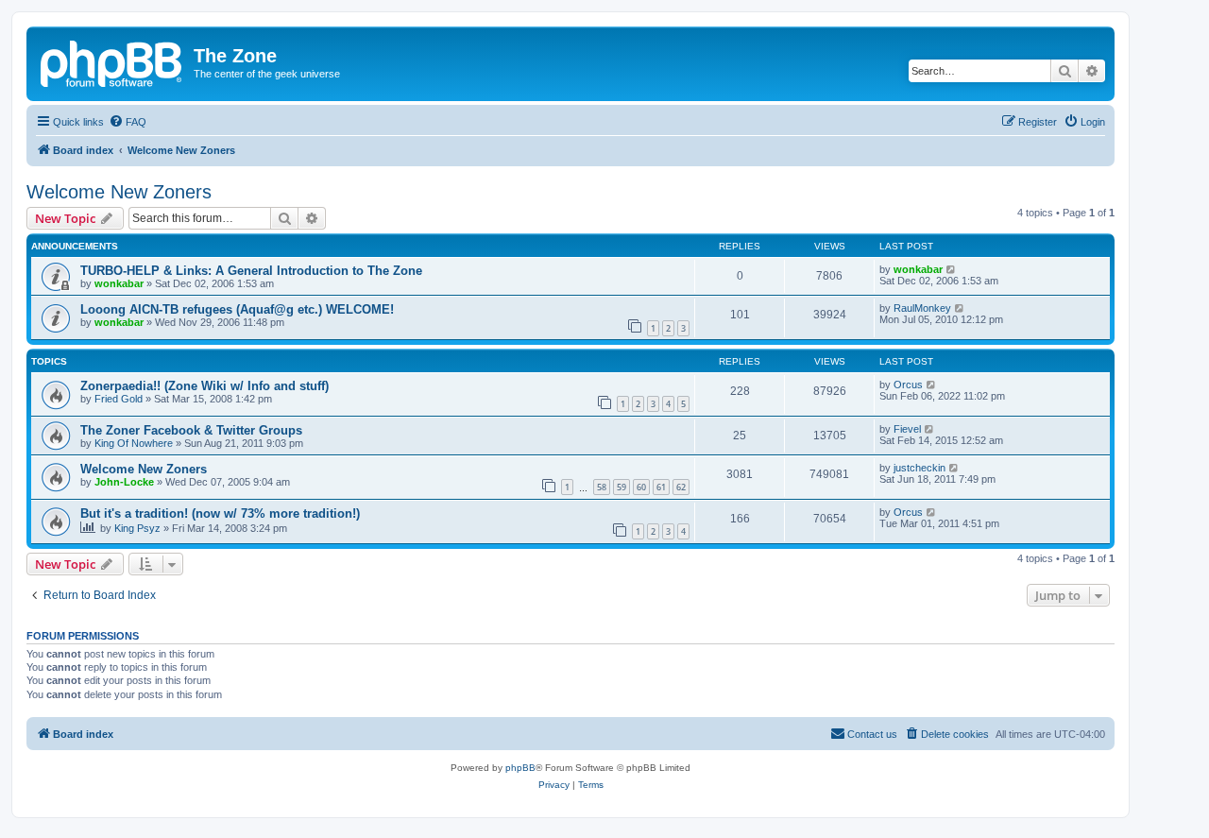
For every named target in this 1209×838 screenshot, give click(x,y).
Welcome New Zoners (119, 191)
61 (661, 487)
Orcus (908, 384)
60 (641, 487)
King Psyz (137, 528)
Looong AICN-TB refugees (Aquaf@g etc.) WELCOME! (237, 309)
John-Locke (124, 481)
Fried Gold (118, 398)
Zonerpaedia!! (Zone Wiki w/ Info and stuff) (204, 386)
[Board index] (112, 61)
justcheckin (919, 467)
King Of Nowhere (133, 443)
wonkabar (119, 283)
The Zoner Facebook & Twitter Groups (191, 430)
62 (681, 487)
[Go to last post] (951, 269)
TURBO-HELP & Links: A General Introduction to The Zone (251, 271)
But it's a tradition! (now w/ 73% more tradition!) (220, 513)
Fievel (907, 429)
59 (621, 487)
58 (601, 487)
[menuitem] (127, 122)
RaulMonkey (922, 308)
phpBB (520, 767)
